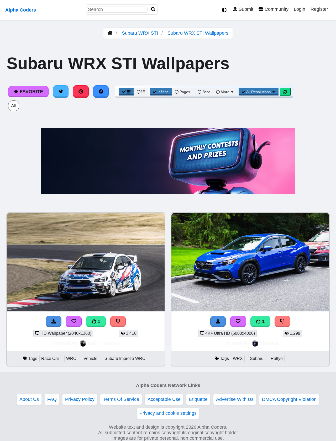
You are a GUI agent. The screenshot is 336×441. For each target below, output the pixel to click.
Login (299, 9)
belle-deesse (104, 343)
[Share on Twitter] (61, 91)
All (13, 105)
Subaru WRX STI (140, 33)
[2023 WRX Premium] (250, 309)
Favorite (30, 91)
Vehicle (90, 358)
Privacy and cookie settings (168, 413)
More (225, 92)
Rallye (277, 358)
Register (319, 9)
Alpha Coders (20, 10)
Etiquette (198, 399)
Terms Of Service (121, 399)
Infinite (163, 92)
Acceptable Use (164, 399)
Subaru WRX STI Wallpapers (197, 33)
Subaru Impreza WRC (124, 358)
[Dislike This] (118, 321)
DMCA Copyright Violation (289, 399)
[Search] (153, 9)
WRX (238, 358)
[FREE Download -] (54, 321)
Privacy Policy (79, 399)
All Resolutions (258, 92)
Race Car (50, 358)
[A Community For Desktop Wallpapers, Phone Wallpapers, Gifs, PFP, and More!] (110, 33)
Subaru (257, 358)
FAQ (52, 399)
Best (205, 92)
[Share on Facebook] (101, 91)
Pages (185, 92)
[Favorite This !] (74, 321)
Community (275, 9)
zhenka (269, 343)
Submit (245, 9)
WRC (71, 358)
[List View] (141, 91)
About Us (29, 399)
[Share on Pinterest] (81, 91)
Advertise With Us (235, 399)
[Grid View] (126, 91)
